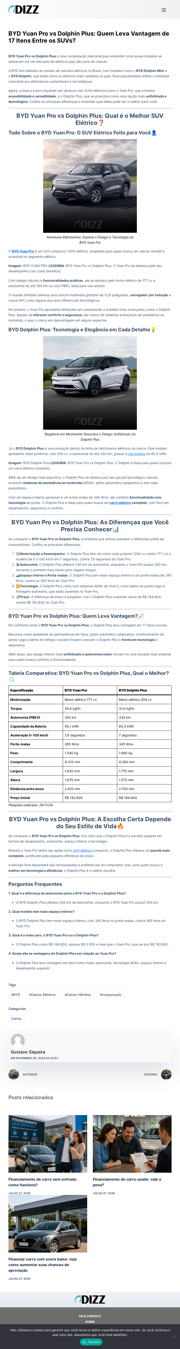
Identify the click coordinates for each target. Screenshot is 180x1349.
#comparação (110, 995)
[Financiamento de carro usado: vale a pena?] (132, 1143)
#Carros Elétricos (42, 995)
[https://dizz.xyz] (23, 9)
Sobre (90, 1321)
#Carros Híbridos (78, 995)
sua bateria (137, 454)
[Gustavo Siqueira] (18, 1041)
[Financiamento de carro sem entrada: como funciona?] (47, 1143)
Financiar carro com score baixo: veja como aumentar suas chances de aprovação (42, 1265)
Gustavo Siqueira (28, 1052)
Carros (16, 1018)
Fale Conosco (90, 1316)
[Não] (174, 1336)
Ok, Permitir (91, 1342)
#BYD (15, 995)
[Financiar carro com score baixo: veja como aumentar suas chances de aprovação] (47, 1223)
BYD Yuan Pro (23, 251)
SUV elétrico (82, 850)
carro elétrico (120, 503)
